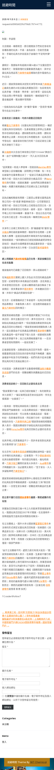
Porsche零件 (17, 429)
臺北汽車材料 (8, 308)
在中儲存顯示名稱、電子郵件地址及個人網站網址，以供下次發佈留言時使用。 (26, 698)
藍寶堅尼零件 (42, 523)
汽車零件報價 (24, 73)
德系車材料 (45, 455)
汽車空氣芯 (18, 471)
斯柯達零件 (43, 247)
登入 (4, 742)
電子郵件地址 (9, 679)
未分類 (5, 724)
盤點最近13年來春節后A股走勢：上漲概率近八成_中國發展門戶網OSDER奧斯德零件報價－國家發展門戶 (27, 622)
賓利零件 (28, 289)
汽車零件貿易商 (18, 451)
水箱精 (7, 152)
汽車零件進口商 (23, 421)
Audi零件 (44, 463)
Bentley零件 (44, 167)
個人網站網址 (8, 687)
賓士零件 (46, 573)
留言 (5, 646)
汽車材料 (11, 558)
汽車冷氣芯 (12, 463)
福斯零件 (11, 277)
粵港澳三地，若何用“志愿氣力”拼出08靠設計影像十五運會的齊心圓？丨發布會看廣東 (26, 614)
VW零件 (43, 581)
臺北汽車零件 (13, 125)
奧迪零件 (42, 330)
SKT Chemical (38, 762)
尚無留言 (24, 19)
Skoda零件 (12, 577)
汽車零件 (21, 444)
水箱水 (5, 232)
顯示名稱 (7, 670)
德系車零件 (25, 497)
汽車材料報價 (19, 258)
